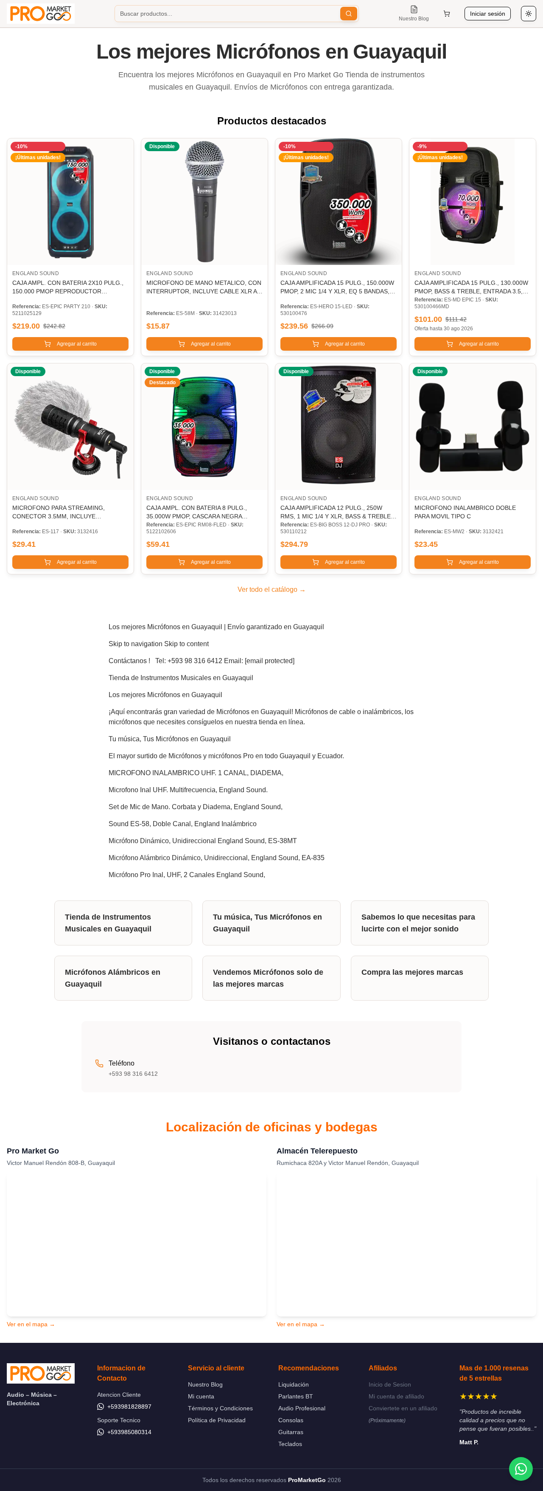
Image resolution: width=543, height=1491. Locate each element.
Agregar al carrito (77, 344)
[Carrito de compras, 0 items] (446, 13)
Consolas (290, 1420)
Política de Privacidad (217, 1420)
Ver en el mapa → (31, 1324)
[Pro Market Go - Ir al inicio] (41, 13)
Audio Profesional (301, 1408)
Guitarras (290, 1432)
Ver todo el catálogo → (272, 589)
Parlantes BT (295, 1396)
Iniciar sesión (487, 13)
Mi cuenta (201, 1396)
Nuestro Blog (205, 1384)
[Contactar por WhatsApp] (521, 1469)
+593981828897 (129, 1406)
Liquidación (293, 1384)
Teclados (290, 1443)
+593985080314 (129, 1432)
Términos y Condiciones (220, 1408)
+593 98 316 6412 (133, 1073)
